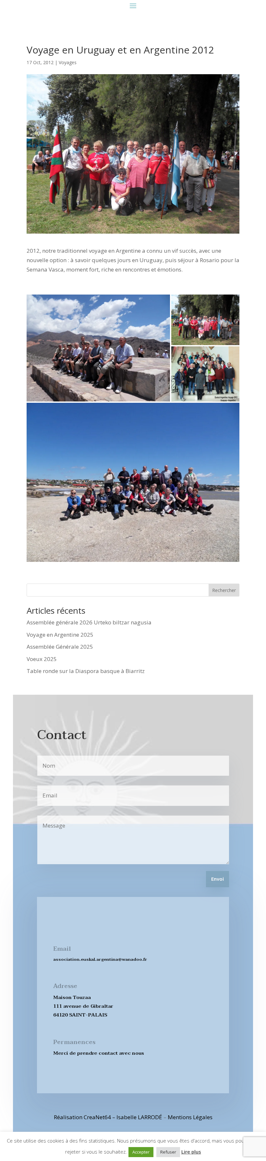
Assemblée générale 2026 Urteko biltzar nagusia (89, 622)
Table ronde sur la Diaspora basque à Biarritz (86, 671)
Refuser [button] (168, 1152)
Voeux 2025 (42, 659)
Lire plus (191, 1151)
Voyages (68, 62)
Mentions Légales (190, 1117)
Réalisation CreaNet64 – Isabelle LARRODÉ (108, 1117)
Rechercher (224, 590)
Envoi (217, 879)
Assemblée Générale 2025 (60, 646)
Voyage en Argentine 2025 (60, 634)
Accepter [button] (141, 1152)
